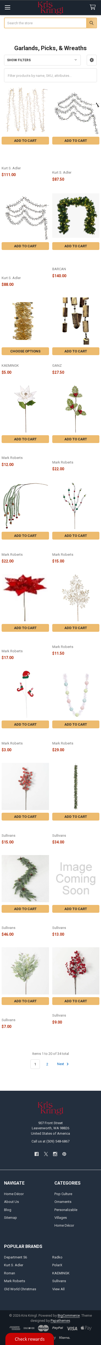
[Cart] (93, 7)
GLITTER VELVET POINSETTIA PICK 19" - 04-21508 (24, 640)
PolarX (57, 1265)
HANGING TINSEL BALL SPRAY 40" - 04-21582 (21, 546)
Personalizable (65, 1210)
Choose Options (25, 351)
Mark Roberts (14, 1281)
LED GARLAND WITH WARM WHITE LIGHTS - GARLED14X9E (74, 259)
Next (61, 1064)
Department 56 (15, 1257)
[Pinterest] (64, 1154)
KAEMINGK (60, 1273)
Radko (57, 1257)
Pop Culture (63, 1194)
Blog (7, 1210)
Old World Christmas (20, 1289)
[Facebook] (36, 1154)
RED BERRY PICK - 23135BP (74, 1010)
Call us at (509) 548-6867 (50, 1141)
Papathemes (60, 1321)
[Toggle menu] (7, 7)
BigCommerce (69, 1315)
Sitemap (10, 1218)
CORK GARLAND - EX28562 (74, 360)
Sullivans (59, 1281)
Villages (60, 1218)
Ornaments (62, 1202)
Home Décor (14, 1194)
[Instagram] (55, 1154)
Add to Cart (25, 141)
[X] (46, 1154)
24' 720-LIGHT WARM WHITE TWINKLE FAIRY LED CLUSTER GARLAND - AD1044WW (25, 155)
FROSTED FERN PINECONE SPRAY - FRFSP (23, 1012)
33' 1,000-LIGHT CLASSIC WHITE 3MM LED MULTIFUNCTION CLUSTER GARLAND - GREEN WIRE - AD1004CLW (24, 263)
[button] (92, 60)
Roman (9, 1273)
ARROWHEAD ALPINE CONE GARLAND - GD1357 (24, 919)
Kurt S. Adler (13, 1265)
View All (58, 1289)
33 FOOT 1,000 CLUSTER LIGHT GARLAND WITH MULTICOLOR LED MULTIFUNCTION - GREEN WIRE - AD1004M (73, 158)
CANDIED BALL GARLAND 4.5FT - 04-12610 (73, 735)
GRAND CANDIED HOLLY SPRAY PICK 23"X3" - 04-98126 (72, 452)
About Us (11, 1202)
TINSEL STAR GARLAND (21, 360)
